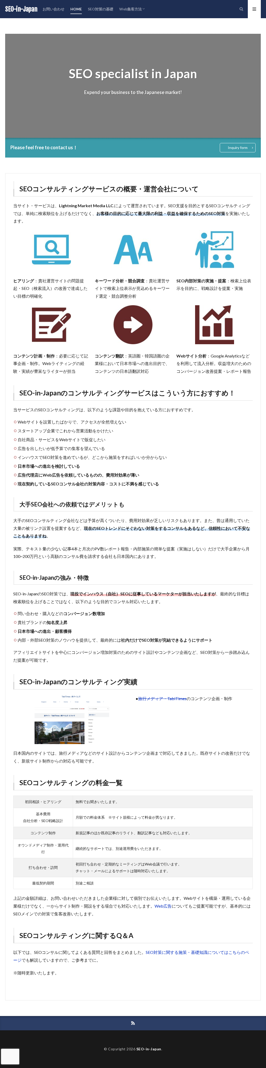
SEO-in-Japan (21, 9)
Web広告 (163, 905)
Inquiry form (238, 147)
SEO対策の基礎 (100, 9)
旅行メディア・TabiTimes (162, 698)
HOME (76, 9)
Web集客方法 (130, 9)
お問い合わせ (53, 9)
